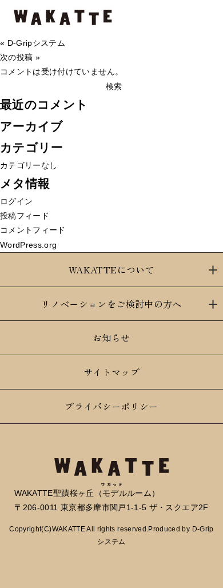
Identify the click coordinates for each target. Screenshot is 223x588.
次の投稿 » (20, 57)
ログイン (16, 201)
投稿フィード (24, 215)
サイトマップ (111, 372)
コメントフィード (33, 230)
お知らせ (111, 337)
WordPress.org (28, 244)
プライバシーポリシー (111, 406)
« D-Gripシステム (32, 42)
